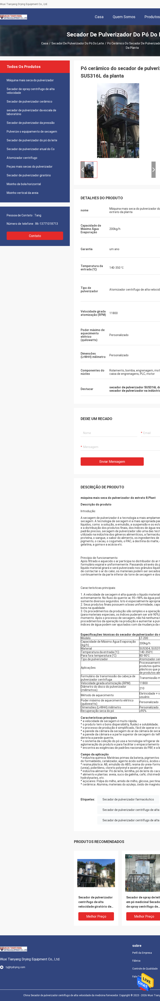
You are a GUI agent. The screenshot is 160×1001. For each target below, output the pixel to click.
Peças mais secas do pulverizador (29, 166)
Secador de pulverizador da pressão (31, 122)
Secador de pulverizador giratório (29, 175)
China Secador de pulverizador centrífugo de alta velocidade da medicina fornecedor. (71, 995)
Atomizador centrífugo (22, 157)
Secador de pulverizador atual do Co (31, 149)
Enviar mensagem (112, 462)
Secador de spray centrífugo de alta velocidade (31, 90)
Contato (35, 236)
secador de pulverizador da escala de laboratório (31, 112)
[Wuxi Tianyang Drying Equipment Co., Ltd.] (13, 16)
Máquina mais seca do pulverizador (30, 80)
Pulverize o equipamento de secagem (32, 131)
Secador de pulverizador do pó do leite (77, 43)
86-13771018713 (46, 223)
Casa (44, 43)
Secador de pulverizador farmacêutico (128, 799)
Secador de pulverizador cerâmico (29, 101)
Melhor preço (96, 916)
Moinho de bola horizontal (24, 184)
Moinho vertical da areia (22, 192)
